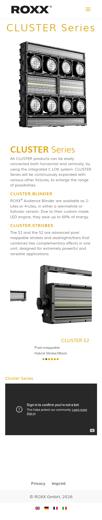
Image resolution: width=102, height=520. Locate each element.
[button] (43, 359)
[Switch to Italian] (64, 508)
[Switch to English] (37, 508)
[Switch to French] (55, 508)
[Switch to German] (46, 508)
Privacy (38, 483)
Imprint (59, 483)
